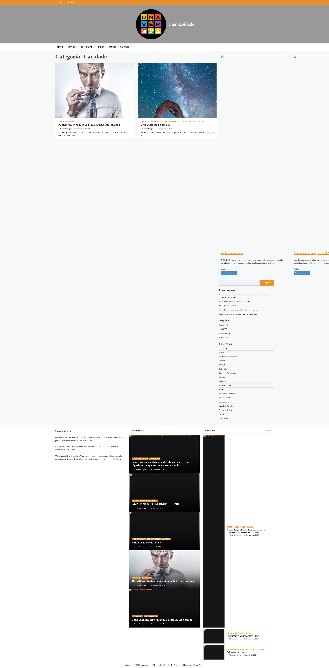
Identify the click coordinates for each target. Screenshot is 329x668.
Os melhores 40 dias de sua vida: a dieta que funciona (89, 124)
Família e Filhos (225, 385)
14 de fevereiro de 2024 (157, 585)
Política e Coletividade (227, 394)
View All (268, 431)
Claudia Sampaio (148, 129)
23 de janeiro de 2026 (156, 508)
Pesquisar (267, 283)
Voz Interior (223, 418)
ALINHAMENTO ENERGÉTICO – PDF (234, 302)
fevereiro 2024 (224, 333)
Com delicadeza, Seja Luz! (155, 124)
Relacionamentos (225, 398)
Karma (221, 390)
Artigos (72, 47)
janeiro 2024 (223, 337)
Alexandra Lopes (66, 129)
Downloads (87, 47)
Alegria (62, 121)
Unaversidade (181, 24)
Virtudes (201, 121)
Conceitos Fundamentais (228, 373)
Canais (112, 47)
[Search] (271, 47)
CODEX (222, 365)
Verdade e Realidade (226, 410)
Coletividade (164, 121)
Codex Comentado (232, 253)
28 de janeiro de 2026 (156, 470)
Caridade (70, 121)
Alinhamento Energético (228, 357)
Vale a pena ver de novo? (228, 306)
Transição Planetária (226, 406)
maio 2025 (223, 329)
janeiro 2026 (223, 325)
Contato (125, 47)
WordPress (198, 665)
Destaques (222, 381)
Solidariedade (190, 121)
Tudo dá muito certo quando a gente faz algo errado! (238, 314)
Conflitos (177, 121)
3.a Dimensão (224, 348)
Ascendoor (178, 665)
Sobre (101, 47)
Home (60, 47)
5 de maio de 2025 (155, 547)
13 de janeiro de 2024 (156, 624)
